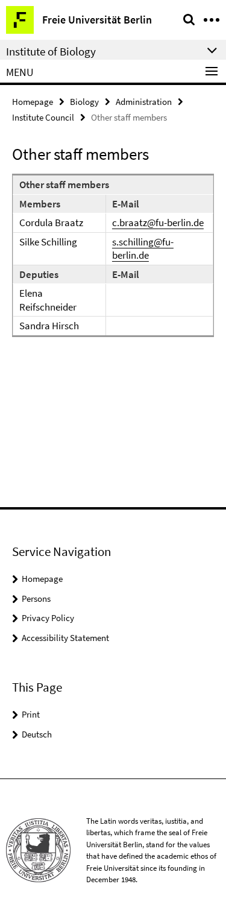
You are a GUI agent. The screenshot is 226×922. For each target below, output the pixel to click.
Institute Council (43, 117)
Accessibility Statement (65, 637)
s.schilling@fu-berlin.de (143, 248)
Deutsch (37, 734)
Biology (84, 101)
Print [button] (31, 714)
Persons (36, 598)
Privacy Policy (48, 618)
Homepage (32, 101)
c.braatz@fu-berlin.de (158, 222)
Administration (144, 101)
